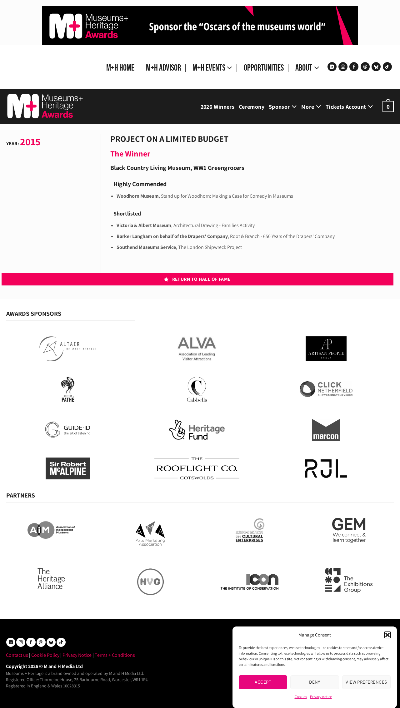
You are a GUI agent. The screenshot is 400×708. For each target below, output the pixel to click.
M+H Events (208, 68)
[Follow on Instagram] (343, 66)
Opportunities (264, 68)
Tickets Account (346, 106)
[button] (387, 635)
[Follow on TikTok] (387, 66)
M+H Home (120, 68)
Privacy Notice (77, 655)
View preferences (366, 682)
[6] (200, 25)
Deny (314, 682)
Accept (263, 682)
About (303, 68)
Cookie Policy (45, 655)
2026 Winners (217, 106)
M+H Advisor (163, 68)
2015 (30, 141)
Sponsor (279, 106)
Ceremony (251, 106)
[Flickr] (376, 66)
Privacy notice (321, 696)
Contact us (17, 655)
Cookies (301, 696)
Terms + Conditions (115, 655)
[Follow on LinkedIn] (332, 66)
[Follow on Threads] (365, 66)
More (307, 106)
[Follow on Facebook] (353, 66)
